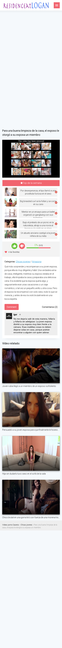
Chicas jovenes (23, 261)
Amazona (36, 261)
